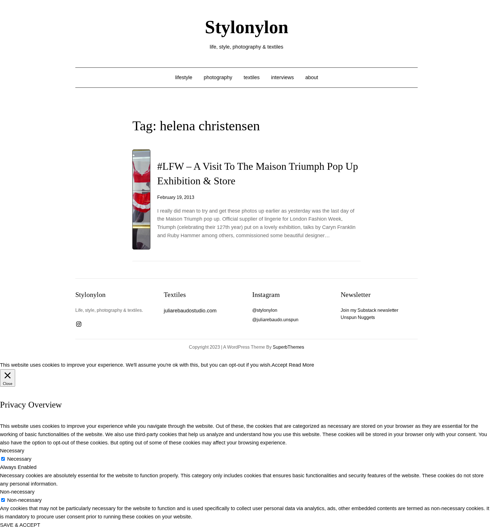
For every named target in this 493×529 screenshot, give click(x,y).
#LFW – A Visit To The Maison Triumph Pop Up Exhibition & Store (257, 173)
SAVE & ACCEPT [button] (20, 525)
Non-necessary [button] (17, 492)
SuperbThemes (288, 347)
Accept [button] (279, 365)
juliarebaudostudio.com (190, 311)
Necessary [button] (12, 451)
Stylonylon (246, 27)
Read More (301, 365)
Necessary (19, 459)
